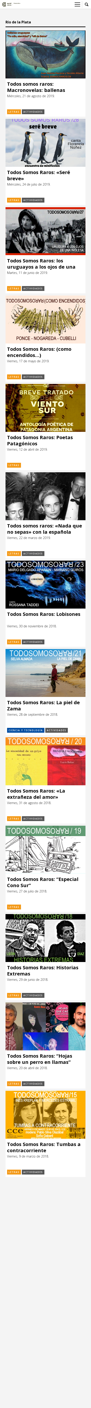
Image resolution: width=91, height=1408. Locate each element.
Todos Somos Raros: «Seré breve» (38, 175)
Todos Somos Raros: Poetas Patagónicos (40, 440)
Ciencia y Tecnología (26, 730)
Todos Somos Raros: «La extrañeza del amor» (36, 793)
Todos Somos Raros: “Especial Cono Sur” (42, 882)
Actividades (33, 111)
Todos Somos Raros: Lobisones (43, 614)
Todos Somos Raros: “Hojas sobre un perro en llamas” (39, 1059)
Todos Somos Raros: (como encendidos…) (39, 352)
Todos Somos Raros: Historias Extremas (42, 970)
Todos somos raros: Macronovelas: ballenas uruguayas (36, 87)
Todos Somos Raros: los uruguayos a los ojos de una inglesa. (41, 263)
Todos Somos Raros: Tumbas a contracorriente (44, 1147)
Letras (14, 111)
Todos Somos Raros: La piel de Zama (43, 705)
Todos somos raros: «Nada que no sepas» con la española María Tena (44, 528)
